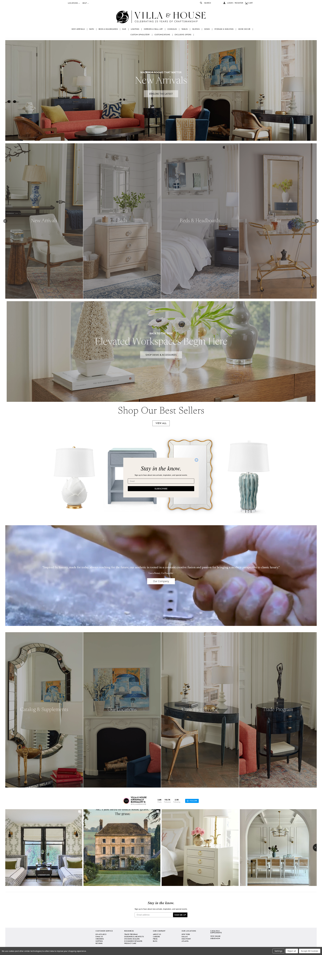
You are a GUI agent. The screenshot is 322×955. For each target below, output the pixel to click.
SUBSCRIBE (161, 488)
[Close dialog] (196, 460)
